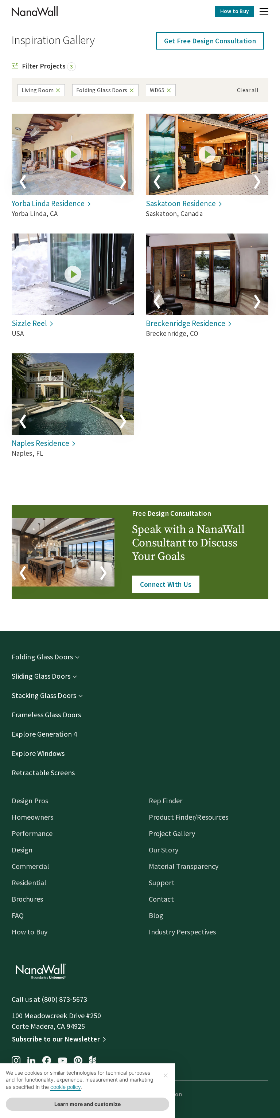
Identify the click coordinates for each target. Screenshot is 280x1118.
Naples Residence (40, 443)
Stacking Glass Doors (44, 695)
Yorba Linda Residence (48, 203)
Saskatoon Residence (181, 203)
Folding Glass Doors (42, 656)
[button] (264, 12)
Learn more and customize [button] (87, 1104)
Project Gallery (172, 833)
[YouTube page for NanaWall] (62, 1061)
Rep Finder (165, 800)
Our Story (163, 849)
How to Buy (234, 11)
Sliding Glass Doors (41, 675)
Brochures (27, 898)
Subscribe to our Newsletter (56, 1039)
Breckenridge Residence (185, 323)
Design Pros (30, 800)
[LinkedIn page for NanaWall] (31, 1061)
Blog (156, 915)
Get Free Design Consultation (210, 40)
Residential (29, 882)
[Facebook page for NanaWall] (46, 1061)
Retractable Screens (43, 772)
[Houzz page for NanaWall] (92, 1061)
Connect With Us (166, 584)
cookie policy (65, 1087)
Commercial (30, 866)
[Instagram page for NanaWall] (16, 1061)
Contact (161, 898)
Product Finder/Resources (188, 816)
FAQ (18, 915)
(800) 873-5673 (64, 999)
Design (22, 849)
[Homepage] (35, 11)
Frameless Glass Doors (46, 714)
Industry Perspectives (182, 931)
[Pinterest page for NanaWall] (78, 1061)
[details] (73, 154)
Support (162, 882)
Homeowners (32, 816)
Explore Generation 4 (44, 733)
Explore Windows (38, 753)
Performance (32, 833)
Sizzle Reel (29, 323)
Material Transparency (183, 866)
